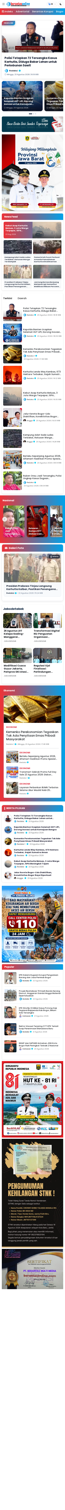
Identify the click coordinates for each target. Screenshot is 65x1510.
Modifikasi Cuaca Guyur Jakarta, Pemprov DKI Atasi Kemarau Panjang (15, 670)
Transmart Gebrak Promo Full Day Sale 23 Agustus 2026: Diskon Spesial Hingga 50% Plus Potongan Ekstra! (38, 773)
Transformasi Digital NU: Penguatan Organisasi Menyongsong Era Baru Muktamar (47, 637)
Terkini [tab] (7, 298)
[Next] (60, 519)
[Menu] (3, 4)
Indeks (9, 11)
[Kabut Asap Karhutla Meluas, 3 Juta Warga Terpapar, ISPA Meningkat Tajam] (8, 864)
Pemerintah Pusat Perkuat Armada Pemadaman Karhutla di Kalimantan (47, 259)
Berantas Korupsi (42, 11)
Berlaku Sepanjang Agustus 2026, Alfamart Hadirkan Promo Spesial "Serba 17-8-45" (38, 757)
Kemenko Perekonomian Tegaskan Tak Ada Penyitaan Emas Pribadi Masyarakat (32, 735)
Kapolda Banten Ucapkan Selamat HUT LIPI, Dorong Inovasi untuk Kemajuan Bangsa (37, 828)
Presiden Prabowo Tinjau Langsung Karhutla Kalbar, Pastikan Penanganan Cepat (18, 285)
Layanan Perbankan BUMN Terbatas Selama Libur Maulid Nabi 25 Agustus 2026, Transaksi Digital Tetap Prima (39, 789)
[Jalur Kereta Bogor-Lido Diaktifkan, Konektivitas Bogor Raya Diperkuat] (8, 875)
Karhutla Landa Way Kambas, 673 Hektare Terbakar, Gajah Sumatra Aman (36, 851)
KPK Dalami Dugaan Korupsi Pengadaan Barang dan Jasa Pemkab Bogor (38, 976)
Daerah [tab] (22, 298)
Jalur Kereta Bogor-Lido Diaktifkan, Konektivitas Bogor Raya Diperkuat (33, 873)
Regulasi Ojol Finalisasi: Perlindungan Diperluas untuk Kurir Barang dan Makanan (47, 672)
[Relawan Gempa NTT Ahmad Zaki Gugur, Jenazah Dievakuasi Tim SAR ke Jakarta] (37, 521)
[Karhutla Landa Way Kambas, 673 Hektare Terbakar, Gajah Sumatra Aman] (8, 853)
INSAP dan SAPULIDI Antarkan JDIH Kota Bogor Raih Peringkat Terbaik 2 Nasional (38, 1044)
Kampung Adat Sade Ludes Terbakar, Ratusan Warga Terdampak (18, 259)
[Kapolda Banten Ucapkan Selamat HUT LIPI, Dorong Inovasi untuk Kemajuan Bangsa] (8, 830)
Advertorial (22, 11)
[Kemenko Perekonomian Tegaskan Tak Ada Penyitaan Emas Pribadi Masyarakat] (8, 841)
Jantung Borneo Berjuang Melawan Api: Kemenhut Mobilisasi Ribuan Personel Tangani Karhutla (46, 285)
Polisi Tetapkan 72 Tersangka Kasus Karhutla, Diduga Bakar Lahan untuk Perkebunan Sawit (33, 818)
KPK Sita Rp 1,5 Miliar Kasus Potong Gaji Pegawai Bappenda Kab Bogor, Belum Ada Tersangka (38, 1010)
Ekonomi (11, 727)
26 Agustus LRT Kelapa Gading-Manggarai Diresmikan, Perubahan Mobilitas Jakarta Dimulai (17, 638)
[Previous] (4, 519)
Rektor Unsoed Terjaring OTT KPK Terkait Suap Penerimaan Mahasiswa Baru (38, 1027)
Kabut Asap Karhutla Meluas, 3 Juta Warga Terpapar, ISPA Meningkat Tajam (16, 229)
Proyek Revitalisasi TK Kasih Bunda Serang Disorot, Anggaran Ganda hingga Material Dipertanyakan (39, 993)
